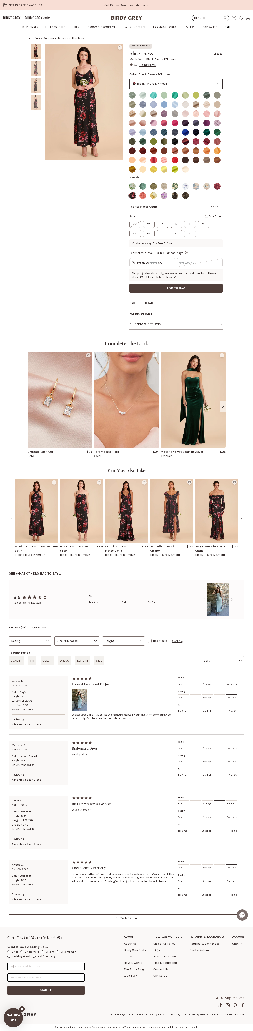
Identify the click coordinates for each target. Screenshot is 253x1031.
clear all (177, 641)
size (99, 660)
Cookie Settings (117, 1014)
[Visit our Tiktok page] (220, 1005)
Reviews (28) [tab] (17, 627)
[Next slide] (184, 5)
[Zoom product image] (84, 102)
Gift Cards (160, 975)
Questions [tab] (39, 627)
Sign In (237, 943)
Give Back (130, 975)
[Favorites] (241, 18)
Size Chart (216, 216)
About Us (130, 943)
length (82, 660)
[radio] (132, 95)
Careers (129, 956)
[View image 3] (36, 85)
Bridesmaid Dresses (55, 38)
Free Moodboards (165, 963)
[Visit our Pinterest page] (235, 1005)
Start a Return (199, 950)
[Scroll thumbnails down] (36, 157)
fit (32, 660)
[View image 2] (36, 68)
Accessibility (174, 1014)
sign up (46, 990)
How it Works (133, 963)
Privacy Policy (157, 1014)
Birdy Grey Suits (135, 950)
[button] (13, 1017)
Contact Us (160, 969)
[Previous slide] (69, 5)
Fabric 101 (216, 206)
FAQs (156, 950)
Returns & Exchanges (205, 943)
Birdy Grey (11, 18)
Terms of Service (137, 1014)
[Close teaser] (22, 1009)
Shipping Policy (164, 943)
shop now (142, 5)
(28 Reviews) (147, 64)
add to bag (176, 288)
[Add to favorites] (120, 47)
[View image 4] (36, 102)
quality (16, 660)
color (46, 660)
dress (64, 660)
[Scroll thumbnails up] (36, 46)
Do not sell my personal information (203, 1014)
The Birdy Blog (134, 969)
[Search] (210, 18)
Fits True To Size (162, 243)
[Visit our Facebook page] (243, 1005)
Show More (124, 918)
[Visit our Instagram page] (227, 1005)
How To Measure (164, 956)
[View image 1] (36, 51)
